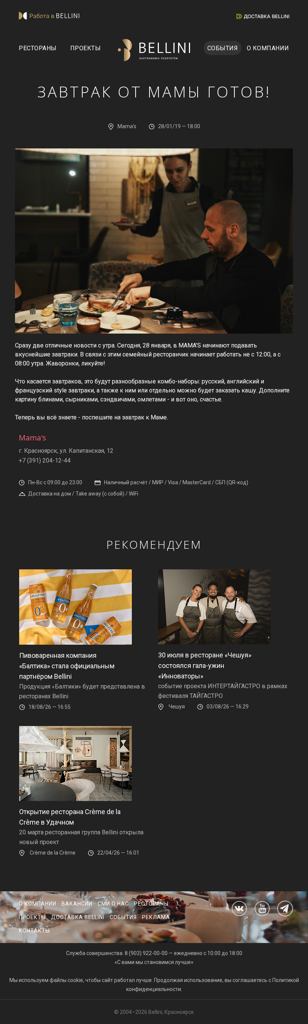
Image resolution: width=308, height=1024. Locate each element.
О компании (268, 48)
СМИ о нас (113, 904)
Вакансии (77, 904)
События (222, 48)
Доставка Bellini (77, 917)
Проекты (85, 48)
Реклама (156, 917)
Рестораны (38, 48)
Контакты (34, 931)
